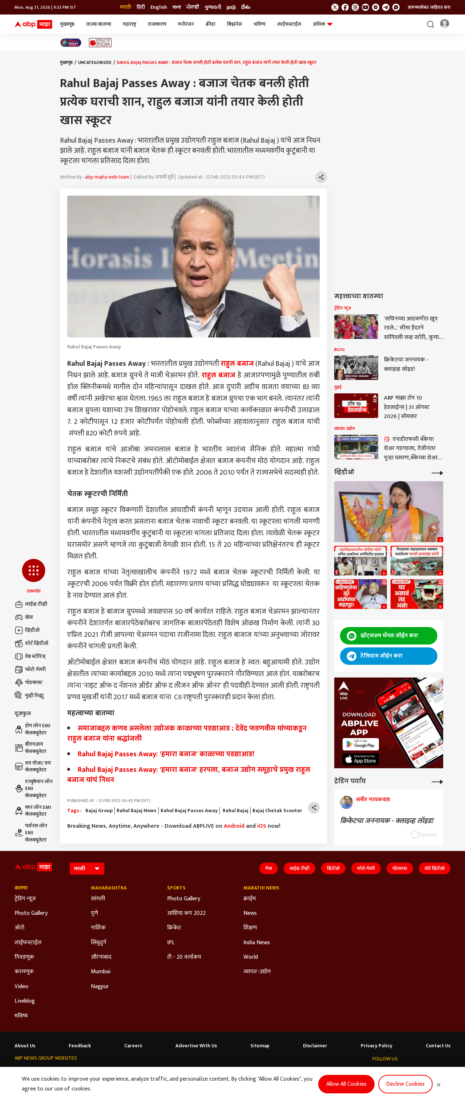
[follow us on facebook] (345, 7)
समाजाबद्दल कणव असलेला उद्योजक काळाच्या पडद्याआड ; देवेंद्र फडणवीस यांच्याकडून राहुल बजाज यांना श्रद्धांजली (187, 733)
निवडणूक (24, 957)
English (158, 7)
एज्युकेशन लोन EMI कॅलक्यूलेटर (39, 788)
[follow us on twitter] (335, 7)
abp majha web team (107, 177)
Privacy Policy (376, 1045)
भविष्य (260, 24)
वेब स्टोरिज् (35, 656)
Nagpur (100, 987)
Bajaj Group (99, 810)
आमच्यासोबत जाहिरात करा (429, 7)
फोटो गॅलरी (35, 669)
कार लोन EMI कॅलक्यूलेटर (38, 811)
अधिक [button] (319, 24)
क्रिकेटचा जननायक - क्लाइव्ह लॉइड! (388, 821)
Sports (176, 888)
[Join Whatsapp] (396, 7)
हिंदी (141, 7)
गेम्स (268, 868)
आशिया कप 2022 (186, 913)
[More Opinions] (437, 781)
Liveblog (25, 1001)
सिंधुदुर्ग (98, 943)
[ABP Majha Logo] (33, 24)
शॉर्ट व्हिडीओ (36, 643)
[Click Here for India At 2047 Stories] (71, 42)
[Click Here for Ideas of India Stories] (100, 42)
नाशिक (98, 928)
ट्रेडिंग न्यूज (25, 899)
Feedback (80, 1045)
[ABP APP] (361, 744)
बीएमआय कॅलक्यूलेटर (35, 748)
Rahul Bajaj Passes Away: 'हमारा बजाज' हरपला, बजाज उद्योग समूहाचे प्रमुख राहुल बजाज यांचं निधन (188, 775)
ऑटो (19, 928)
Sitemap (260, 1045)
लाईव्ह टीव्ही (36, 604)
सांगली (98, 899)
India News (256, 943)
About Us (25, 1045)
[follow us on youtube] (365, 7)
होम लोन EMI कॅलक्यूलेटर (37, 729)
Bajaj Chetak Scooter (277, 810)
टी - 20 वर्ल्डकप (184, 957)
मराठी (125, 7)
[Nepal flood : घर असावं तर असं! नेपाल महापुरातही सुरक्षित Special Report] (417, 594)
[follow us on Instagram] (375, 7)
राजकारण (157, 24)
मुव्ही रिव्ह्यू (34, 695)
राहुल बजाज (237, 363)
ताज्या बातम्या (98, 24)
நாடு (231, 7)
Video (21, 987)
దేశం (245, 7)
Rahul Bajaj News (137, 810)
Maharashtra (109, 888)
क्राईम (249, 899)
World (250, 957)
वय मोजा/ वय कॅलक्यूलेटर (38, 767)
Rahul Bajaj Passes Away (189, 810)
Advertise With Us (196, 1045)
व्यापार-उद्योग (257, 972)
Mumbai (100, 972)
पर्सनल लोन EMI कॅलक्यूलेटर (36, 833)
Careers (133, 1045)
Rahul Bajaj (235, 810)
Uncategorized (95, 62)
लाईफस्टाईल (289, 24)
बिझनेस (234, 24)
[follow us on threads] (355, 7)
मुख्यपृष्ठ (67, 24)
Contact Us (438, 1045)
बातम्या (21, 888)
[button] (33, 576)
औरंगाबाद (101, 957)
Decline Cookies (405, 1084)
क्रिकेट (174, 928)
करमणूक (24, 972)
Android (234, 826)
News (250, 913)
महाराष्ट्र (129, 24)
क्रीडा (210, 24)
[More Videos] (437, 472)
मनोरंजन (186, 24)
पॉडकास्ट (34, 682)
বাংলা (177, 7)
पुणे (94, 913)
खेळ (29, 617)
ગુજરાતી (213, 7)
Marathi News (261, 888)
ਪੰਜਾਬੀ (192, 7)
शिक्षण (250, 928)
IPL (171, 943)
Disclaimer (315, 1045)
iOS (261, 826)
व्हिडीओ (32, 630)
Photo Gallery (31, 913)
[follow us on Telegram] (385, 7)
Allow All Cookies (346, 1084)
